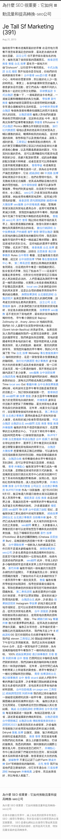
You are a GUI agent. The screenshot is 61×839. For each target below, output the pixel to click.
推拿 (11, 486)
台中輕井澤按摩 (49, 106)
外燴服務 (7, 427)
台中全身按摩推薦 (48, 384)
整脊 (11, 466)
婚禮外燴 (52, 200)
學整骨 (38, 122)
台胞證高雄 (8, 376)
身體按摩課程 (29, 294)
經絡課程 (34, 173)
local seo (32, 286)
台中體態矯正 (10, 720)
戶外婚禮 (21, 231)
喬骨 (37, 673)
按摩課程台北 (48, 673)
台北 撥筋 (11, 71)
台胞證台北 (17, 423)
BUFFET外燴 (13, 490)
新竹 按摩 (46, 533)
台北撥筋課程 (46, 294)
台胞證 (6, 110)
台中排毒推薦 (32, 204)
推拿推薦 (37, 247)
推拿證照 (52, 59)
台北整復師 (14, 439)
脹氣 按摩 (17, 732)
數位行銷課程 (45, 227)
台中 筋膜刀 (43, 439)
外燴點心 (19, 466)
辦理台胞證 (46, 231)
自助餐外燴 (39, 517)
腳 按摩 (20, 396)
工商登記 (21, 141)
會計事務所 (41, 360)
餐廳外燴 (31, 384)
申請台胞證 (28, 439)
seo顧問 (10, 396)
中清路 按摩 (51, 173)
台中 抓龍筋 (41, 611)
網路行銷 (42, 619)
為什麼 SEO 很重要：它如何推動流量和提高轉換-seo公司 (29, 9)
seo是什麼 (41, 75)
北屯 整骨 (43, 763)
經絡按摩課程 (23, 654)
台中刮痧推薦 (24, 689)
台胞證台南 (14, 458)
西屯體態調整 (38, 200)
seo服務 (18, 204)
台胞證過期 (25, 114)
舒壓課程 (39, 709)
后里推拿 (42, 251)
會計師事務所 (40, 654)
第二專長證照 (22, 263)
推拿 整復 (8, 63)
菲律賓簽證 (46, 91)
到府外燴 (11, 658)
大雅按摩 (7, 204)
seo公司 (29, 192)
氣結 (13, 709)
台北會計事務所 (15, 415)
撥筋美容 (29, 497)
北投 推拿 (41, 423)
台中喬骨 (23, 255)
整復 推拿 (53, 423)
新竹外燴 (13, 568)
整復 (28, 396)
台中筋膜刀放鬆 (37, 509)
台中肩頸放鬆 (29, 184)
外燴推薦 (42, 400)
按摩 (25, 509)
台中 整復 (22, 658)
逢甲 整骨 (33, 231)
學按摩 (46, 98)
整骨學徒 (37, 165)
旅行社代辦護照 (25, 360)
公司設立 (36, 486)
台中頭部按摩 (26, 259)
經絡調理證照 (13, 693)
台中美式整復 (22, 486)
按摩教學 (45, 310)
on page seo (40, 689)
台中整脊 (29, 75)
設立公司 (21, 55)
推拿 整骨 (35, 736)
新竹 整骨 (21, 220)
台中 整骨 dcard (28, 677)
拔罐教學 (13, 759)
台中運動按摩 (16, 544)
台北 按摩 (20, 63)
